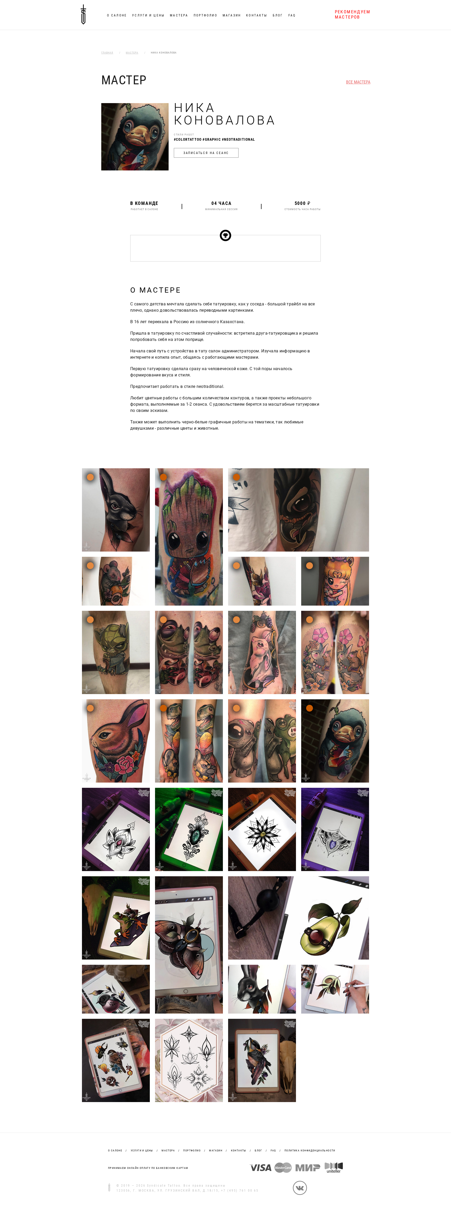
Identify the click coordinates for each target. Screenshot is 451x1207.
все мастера (358, 82)
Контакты (256, 15)
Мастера (179, 15)
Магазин (232, 15)
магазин (215, 1150)
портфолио (192, 1150)
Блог (278, 15)
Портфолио (205, 15)
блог (258, 1150)
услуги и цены (142, 1150)
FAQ (292, 15)
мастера (168, 1150)
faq (273, 1150)
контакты (238, 1150)
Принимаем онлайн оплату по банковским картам (148, 1168)
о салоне (115, 1150)
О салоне (117, 15)
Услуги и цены (148, 15)
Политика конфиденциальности (309, 1150)
